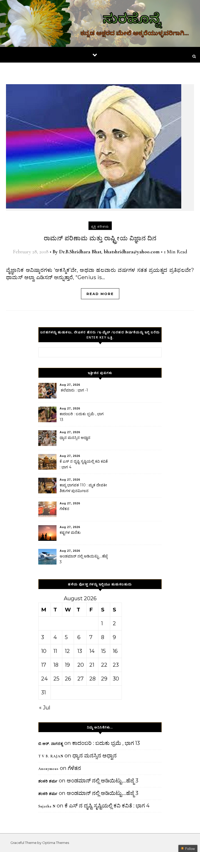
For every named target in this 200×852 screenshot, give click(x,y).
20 (80, 665)
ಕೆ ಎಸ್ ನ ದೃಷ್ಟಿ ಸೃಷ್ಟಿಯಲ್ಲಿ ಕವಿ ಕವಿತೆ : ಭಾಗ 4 (84, 464)
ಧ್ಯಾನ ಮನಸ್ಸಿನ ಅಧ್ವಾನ (75, 437)
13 (79, 651)
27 (80, 679)
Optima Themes (55, 843)
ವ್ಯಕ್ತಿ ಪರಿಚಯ (100, 226)
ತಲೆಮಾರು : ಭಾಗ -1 (74, 390)
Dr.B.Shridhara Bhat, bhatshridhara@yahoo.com (109, 252)
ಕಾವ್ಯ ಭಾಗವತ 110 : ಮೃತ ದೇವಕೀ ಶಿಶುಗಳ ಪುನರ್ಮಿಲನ (83, 488)
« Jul (44, 707)
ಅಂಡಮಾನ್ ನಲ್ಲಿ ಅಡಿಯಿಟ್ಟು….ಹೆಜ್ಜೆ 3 (84, 559)
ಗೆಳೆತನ (64, 508)
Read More (100, 294)
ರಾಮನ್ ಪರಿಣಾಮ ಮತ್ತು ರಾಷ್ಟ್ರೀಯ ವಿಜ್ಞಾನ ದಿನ (100, 238)
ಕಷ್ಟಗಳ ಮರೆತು (70, 532)
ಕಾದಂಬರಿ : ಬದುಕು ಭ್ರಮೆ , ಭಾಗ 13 (82, 417)
